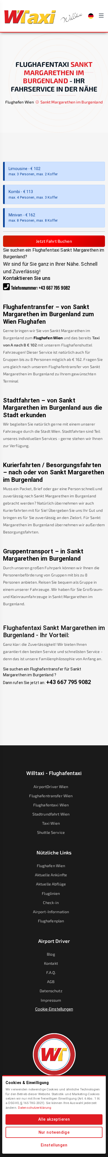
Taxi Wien (51, 823)
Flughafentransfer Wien (51, 795)
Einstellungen (54, 1145)
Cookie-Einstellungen (54, 1009)
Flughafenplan (51, 920)
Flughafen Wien (48, 337)
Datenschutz (51, 990)
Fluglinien (51, 893)
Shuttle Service (51, 832)
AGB (51, 981)
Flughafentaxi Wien (51, 804)
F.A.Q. (51, 972)
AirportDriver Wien (51, 786)
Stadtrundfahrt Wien (51, 814)
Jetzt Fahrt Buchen (54, 241)
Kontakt (51, 963)
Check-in (51, 902)
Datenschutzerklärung (34, 1108)
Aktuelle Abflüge (51, 884)
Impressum (51, 1000)
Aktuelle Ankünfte (51, 874)
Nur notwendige (54, 1132)
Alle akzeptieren (54, 1119)
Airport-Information (51, 911)
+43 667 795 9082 (54, 287)
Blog (51, 954)
